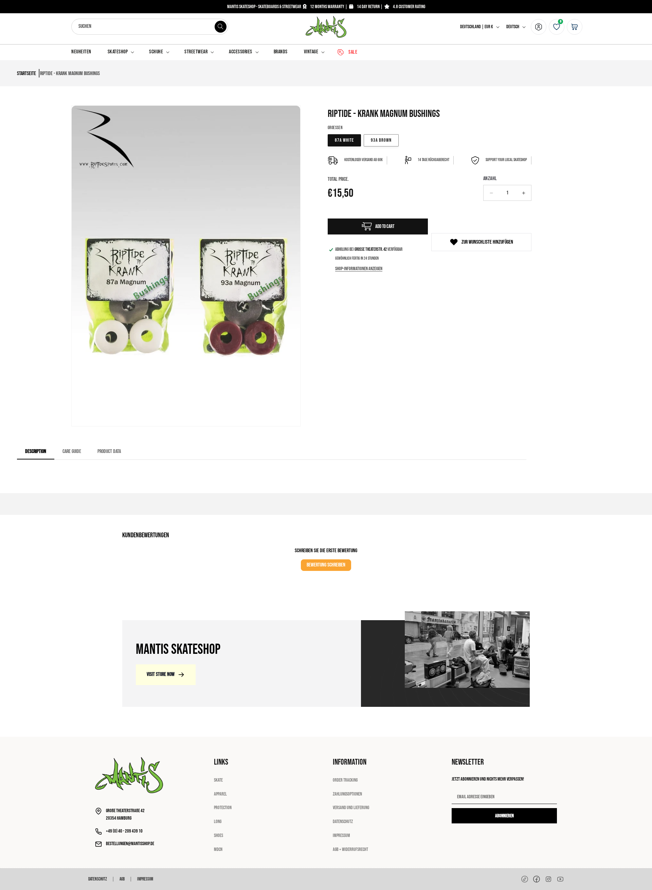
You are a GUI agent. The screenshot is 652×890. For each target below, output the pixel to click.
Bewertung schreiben (326, 565)
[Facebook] (536, 879)
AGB (122, 879)
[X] (548, 879)
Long (217, 821)
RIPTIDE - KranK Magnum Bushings (70, 73)
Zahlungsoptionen (347, 794)
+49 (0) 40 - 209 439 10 (124, 831)
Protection (223, 807)
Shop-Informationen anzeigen (358, 269)
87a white (344, 140)
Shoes (218, 835)
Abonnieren (504, 816)
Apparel (220, 794)
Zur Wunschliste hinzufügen (487, 242)
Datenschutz (343, 821)
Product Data (109, 451)
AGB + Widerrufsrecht (350, 849)
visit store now (161, 674)
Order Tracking (345, 780)
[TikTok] (524, 879)
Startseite (26, 73)
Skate (218, 780)
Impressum (341, 835)
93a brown (381, 140)
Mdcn (218, 849)
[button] (120, 52)
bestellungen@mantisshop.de (130, 844)
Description (35, 451)
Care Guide (71, 451)
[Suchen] (220, 26)
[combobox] (150, 26)
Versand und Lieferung (351, 807)
